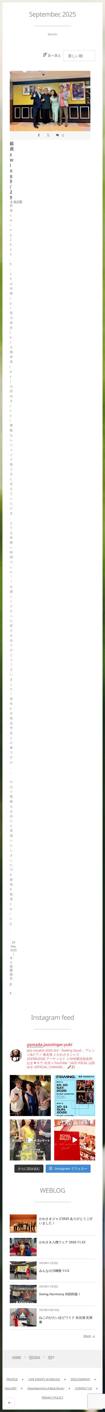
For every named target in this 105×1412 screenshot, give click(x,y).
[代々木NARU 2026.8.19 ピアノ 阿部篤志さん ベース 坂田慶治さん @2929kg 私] (30, 1095)
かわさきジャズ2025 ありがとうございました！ (66, 1220)
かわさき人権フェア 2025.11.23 (62, 1242)
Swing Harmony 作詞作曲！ (60, 1294)
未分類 (17, 201)
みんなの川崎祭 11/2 (54, 1270)
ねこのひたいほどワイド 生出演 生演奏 (65, 1319)
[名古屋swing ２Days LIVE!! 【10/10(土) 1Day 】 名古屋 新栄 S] (74, 1095)
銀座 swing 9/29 (12, 170)
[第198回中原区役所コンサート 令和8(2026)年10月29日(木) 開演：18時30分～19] (30, 1139)
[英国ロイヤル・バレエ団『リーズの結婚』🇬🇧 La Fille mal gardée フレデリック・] (74, 1139)
